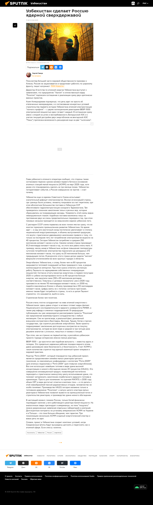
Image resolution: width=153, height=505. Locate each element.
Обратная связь (35, 479)
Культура (103, 456)
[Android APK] (140, 487)
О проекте (8, 476)
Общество (82, 456)
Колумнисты (31, 432)
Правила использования (33, 476)
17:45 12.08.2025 (32, 20)
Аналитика (134, 456)
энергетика (57, 432)
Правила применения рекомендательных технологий (116, 476)
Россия (49, 432)
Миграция (93, 456)
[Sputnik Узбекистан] (17, 6)
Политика (51, 456)
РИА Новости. (57, 86)
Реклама (24, 479)
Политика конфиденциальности (56, 476)
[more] (15, 25)
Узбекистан (41, 432)
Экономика (70, 456)
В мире (60, 456)
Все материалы (36, 76)
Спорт (111, 456)
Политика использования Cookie (82, 476)
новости (40, 456)
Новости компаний (12, 479)
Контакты (18, 476)
